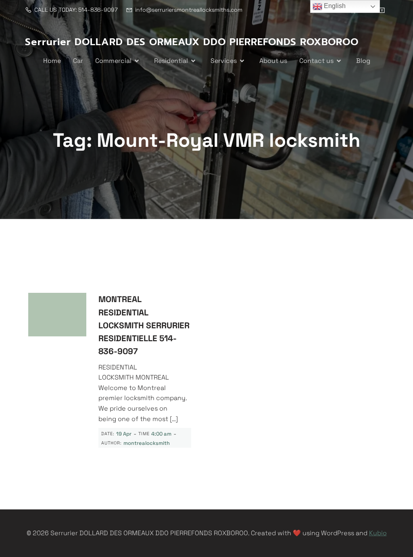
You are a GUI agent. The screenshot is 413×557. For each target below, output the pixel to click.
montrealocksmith (146, 443)
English (334, 5)
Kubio (378, 533)
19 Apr (123, 433)
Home (52, 60)
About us (273, 60)
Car (78, 60)
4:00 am (161, 433)
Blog (363, 60)
